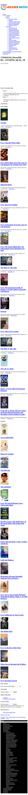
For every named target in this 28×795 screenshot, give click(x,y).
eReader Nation (4, 4)
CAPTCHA (5, 96)
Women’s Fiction (9, 787)
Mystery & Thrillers (13, 19)
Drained (3, 311)
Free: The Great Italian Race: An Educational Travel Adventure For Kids (13, 248)
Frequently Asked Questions (9, 698)
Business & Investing (10, 737)
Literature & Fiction (13, 25)
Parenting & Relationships (14, 41)
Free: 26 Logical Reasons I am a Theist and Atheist (12, 504)
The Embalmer (6, 487)
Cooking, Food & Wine (14, 31)
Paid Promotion (6, 724)
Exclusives (8, 749)
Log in (7, 718)
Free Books (5, 730)
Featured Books (6, 728)
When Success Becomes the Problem (13, 664)
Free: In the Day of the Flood (11, 648)
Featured (8, 16)
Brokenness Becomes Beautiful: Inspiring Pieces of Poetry (11, 577)
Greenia (3, 123)
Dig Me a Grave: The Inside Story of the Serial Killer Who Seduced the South (13, 523)
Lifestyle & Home (12, 40)
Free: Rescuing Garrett (9, 681)
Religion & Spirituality (13, 44)
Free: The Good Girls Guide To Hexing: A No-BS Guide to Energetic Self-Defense (13, 289)
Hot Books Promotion (8, 726)
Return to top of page (5, 714)
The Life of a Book (7, 369)
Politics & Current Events (14, 42)
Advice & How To (13, 27)
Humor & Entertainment (14, 24)
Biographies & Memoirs (14, 30)
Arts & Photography (13, 29)
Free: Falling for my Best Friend (12, 615)
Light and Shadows (7, 560)
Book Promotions (7, 52)
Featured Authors (9, 755)
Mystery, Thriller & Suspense (12, 770)
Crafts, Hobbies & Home (14, 32)
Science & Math (12, 45)
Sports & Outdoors (13, 47)
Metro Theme (12, 717)
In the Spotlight (9, 752)
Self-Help (11, 46)
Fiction (7, 17)
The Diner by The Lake (9, 268)
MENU (2, 720)
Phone (4, 97)
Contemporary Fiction (10, 742)
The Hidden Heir (7, 631)
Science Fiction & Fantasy (14, 22)
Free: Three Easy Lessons (9, 331)
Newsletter (5, 791)
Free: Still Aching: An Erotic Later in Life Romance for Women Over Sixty (14, 164)
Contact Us (5, 54)
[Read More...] (8, 127)
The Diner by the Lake (8, 349)
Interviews (8, 767)
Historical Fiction (9, 762)
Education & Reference (14, 34)
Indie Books (8, 766)
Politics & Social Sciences (11, 774)
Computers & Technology (11, 741)
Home (4, 14)
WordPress (3, 718)
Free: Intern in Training (9, 205)
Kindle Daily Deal (7, 789)
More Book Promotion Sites (9, 712)
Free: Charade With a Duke (10, 143)
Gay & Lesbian (12, 36)
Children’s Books (9, 738)
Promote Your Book (7, 788)
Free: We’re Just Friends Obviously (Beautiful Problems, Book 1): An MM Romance (14, 596)
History (10, 39)
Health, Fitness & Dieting (14, 37)
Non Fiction (8, 26)
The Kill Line (5, 470)
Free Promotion (6, 727)
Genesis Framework (21, 717)
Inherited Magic (6, 185)
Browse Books (6, 731)
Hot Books (8, 751)
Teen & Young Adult (13, 49)
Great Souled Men (7, 437)
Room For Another (7, 454)
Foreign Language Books (14, 35)
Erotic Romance (9, 753)
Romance (11, 20)
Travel (10, 50)
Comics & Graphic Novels (14, 21)
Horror (7, 748)
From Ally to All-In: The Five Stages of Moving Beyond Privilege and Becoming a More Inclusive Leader (13, 412)
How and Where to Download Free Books (12, 51)
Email (4, 90)
